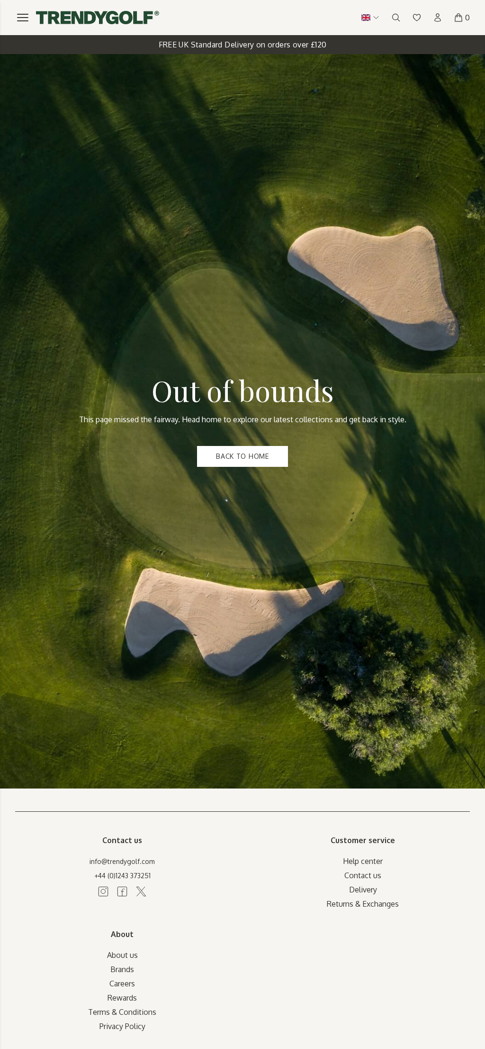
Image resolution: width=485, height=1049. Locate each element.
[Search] (396, 17)
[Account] (437, 17)
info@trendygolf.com (122, 861)
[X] (141, 891)
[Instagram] (103, 891)
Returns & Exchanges (363, 904)
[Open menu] (22, 17)
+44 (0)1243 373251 (122, 876)
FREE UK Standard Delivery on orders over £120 (243, 44)
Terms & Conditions (122, 1012)
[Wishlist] (417, 17)
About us (122, 955)
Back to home (242, 456)
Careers (122, 983)
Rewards (122, 998)
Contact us (362, 875)
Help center (363, 861)
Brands (122, 969)
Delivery (363, 889)
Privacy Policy (122, 1026)
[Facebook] (122, 891)
